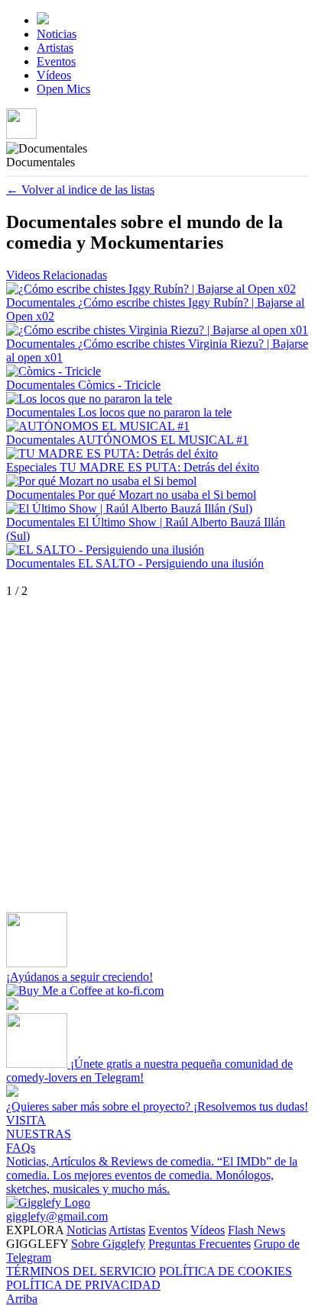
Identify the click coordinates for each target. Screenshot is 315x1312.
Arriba (21, 1298)
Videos (24, 275)
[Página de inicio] (43, 20)
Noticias (56, 33)
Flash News (256, 1230)
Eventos (56, 61)
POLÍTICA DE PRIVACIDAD (83, 1284)
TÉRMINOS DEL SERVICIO (81, 1271)
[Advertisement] (157, 755)
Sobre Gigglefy (108, 1243)
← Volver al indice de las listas (80, 189)
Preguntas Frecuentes (199, 1243)
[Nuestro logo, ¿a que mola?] (48, 1202)
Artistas (55, 47)
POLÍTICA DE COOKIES (225, 1271)
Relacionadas (75, 275)
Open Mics (63, 88)
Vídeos (54, 75)
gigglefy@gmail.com (57, 1216)
